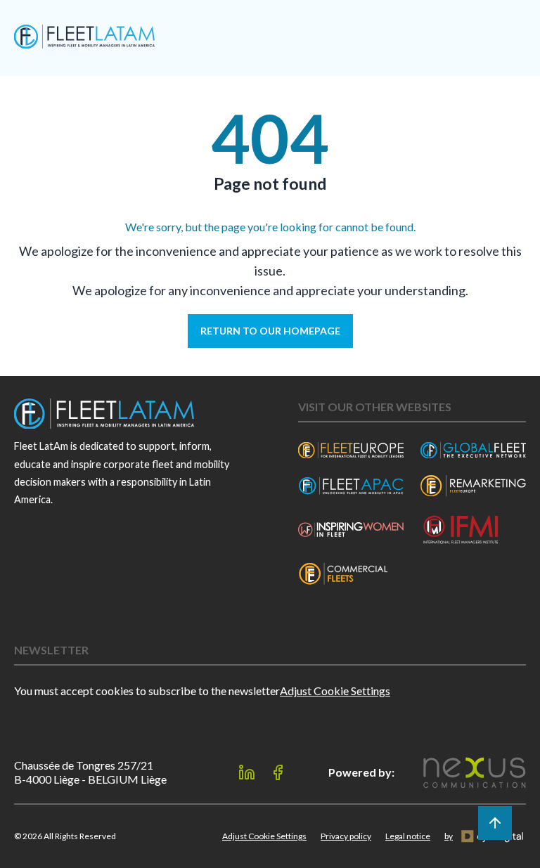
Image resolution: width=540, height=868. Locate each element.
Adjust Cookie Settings (335, 690)
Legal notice (407, 836)
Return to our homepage (270, 331)
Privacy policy (346, 836)
